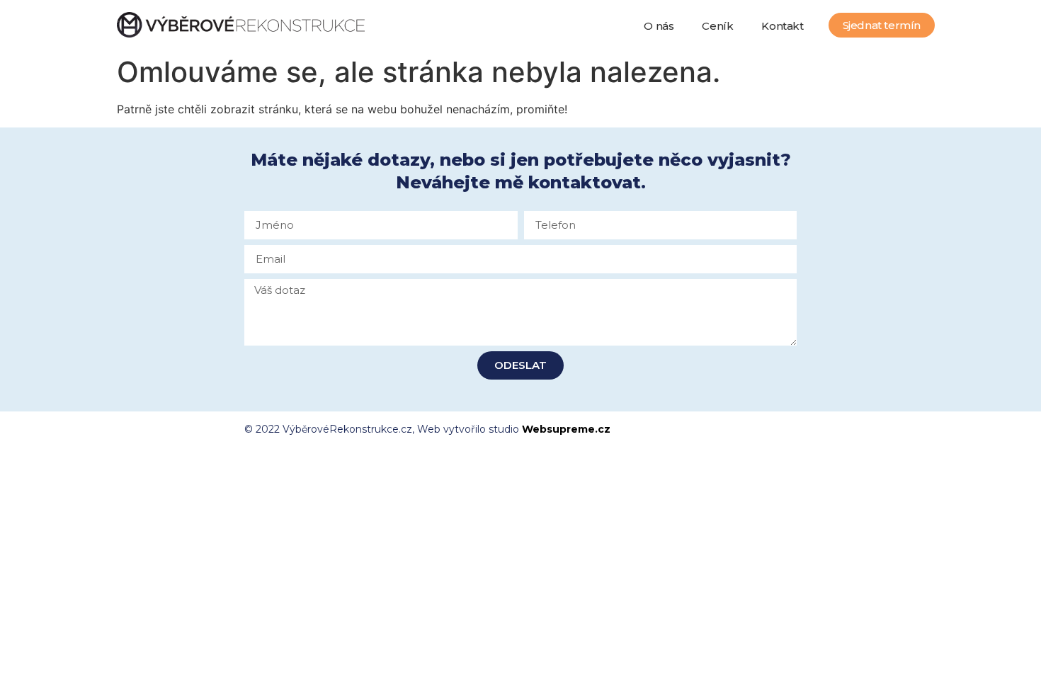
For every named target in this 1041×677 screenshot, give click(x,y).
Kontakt (782, 26)
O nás (658, 26)
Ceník (717, 26)
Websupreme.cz (566, 429)
